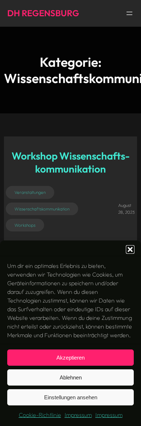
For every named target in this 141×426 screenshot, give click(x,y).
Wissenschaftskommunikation (41, 209)
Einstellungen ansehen (70, 397)
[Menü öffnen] (129, 13)
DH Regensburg (43, 13)
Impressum (78, 414)
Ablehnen (71, 377)
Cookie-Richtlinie (40, 414)
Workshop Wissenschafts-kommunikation (71, 162)
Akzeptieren (70, 358)
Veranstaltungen (30, 192)
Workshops (24, 225)
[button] (130, 249)
